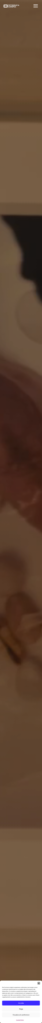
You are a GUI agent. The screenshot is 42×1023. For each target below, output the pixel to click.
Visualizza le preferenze (21, 1015)
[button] (39, 983)
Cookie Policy (20, 1020)
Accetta (21, 1003)
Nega (21, 1009)
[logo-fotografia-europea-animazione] (11, 4)
